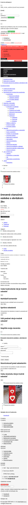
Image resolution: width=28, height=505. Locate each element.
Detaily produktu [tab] (8, 250)
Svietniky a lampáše (9, 103)
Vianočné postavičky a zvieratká (15, 130)
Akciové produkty (8, 423)
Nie (2, 304)
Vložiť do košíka (5, 216)
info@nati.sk (4, 35)
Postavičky (9, 162)
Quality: (5, 343)
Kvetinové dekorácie (9, 89)
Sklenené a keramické (15, 112)
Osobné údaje (7, 451)
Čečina (8, 143)
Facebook (6, 415)
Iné (7, 157)
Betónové (12, 114)
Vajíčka (8, 153)
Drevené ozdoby (11, 126)
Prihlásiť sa (6, 38)
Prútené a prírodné (14, 110)
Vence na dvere (7, 90)
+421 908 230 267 (15, 33)
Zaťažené (14, 117)
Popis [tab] (4, 249)
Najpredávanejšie (8, 427)
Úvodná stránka (5, 86)
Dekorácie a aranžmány (13, 159)
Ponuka (5, 71)
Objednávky (6, 455)
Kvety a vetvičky (11, 132)
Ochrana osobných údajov (10, 440)
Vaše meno (4, 348)
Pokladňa (4, 59)
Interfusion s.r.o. (22, 502)
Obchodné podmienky (9, 74)
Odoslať (6, 359)
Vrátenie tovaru (7, 453)
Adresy (5, 458)
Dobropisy (6, 456)
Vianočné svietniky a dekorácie (15, 148)
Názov (2, 346)
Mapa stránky (7, 443)
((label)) (3, 15)
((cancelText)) (4, 17)
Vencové (14, 119)
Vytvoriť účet (7, 40)
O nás (5, 72)
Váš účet (3, 446)
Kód (2, 206)
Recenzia (3, 350)
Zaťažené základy (14, 98)
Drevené (11, 108)
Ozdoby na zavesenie (12, 134)
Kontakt (3, 33)
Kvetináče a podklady (12, 107)
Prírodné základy (14, 99)
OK (2, 295)
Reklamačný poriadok (9, 438)
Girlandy (14, 121)
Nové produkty (7, 425)
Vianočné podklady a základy (14, 146)
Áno (5, 304)
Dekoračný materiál (9, 105)
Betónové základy (14, 96)
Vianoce (5, 128)
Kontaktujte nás (7, 442)
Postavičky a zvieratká (12, 155)
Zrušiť (2, 359)
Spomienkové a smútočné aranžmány (14, 92)
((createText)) (11, 17)
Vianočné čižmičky (11, 141)
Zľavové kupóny (7, 460)
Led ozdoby (9, 139)
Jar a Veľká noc (7, 152)
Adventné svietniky (11, 144)
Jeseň (5, 161)
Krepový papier (10, 125)
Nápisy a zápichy (11, 123)
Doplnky (8, 101)
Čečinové (12, 116)
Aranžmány (9, 94)
